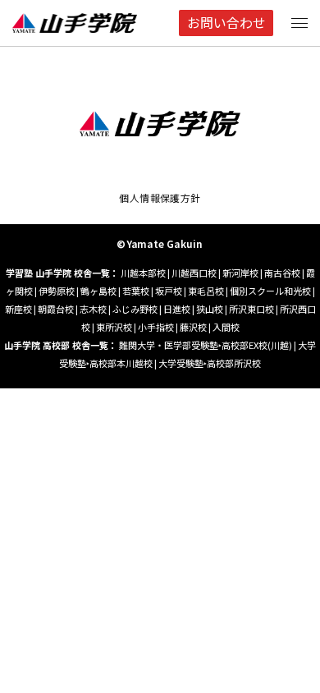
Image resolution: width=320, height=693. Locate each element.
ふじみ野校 (135, 308)
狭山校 (209, 308)
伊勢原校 (57, 290)
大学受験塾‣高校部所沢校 (209, 362)
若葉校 (135, 290)
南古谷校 (282, 272)
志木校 (93, 308)
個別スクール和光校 (270, 290)
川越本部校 (143, 272)
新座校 (18, 308)
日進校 (176, 308)
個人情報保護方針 (160, 197)
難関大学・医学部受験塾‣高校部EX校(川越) (205, 344)
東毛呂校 (206, 290)
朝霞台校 (56, 308)
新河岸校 (240, 272)
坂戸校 (168, 290)
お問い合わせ (226, 22)
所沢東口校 (251, 308)
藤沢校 (193, 326)
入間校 (226, 326)
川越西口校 (194, 272)
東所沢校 (114, 326)
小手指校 (156, 326)
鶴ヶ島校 (98, 290)
